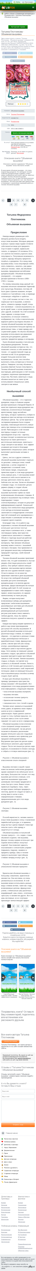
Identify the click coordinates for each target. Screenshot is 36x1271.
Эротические (5, 1242)
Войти (18, 2)
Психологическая (23, 1214)
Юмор (6, 1176)
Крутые (3, 1214)
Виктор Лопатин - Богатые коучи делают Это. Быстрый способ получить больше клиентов (27, 996)
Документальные (9, 1150)
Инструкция (20, 153)
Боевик (3, 1203)
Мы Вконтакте (17, 60)
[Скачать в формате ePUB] (18, 139)
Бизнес (6, 1165)
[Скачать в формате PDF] (31, 139)
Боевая (20, 1203)
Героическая (22, 1205)
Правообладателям (24, 1244)
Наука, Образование (10, 1147)
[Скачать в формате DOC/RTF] (27, 139)
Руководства (15, 121)
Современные (5, 1239)
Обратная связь (23, 1250)
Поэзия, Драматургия (10, 1182)
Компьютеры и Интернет (11, 1179)
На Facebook (9, 53)
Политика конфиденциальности (25, 1247)
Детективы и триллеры (11, 1144)
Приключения (8, 1156)
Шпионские (5, 1219)
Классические (5, 1212)
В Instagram (9, 56)
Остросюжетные (6, 1237)
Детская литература (10, 1159)
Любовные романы (10, 1142)
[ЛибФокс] (8, 7)
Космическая (22, 1210)
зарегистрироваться (24, 1058)
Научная (21, 1212)
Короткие (4, 1232)
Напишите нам (15, 147)
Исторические (5, 1210)
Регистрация (29, 2)
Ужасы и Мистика (24, 1217)
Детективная (22, 1207)
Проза (6, 1153)
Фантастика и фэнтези (11, 1139)
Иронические (5, 1207)
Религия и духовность (11, 1167)
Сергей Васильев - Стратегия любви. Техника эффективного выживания (9, 995)
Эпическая (21, 1222)
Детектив (4, 1205)
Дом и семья (8, 1162)
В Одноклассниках (26, 56)
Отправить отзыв (18, 1124)
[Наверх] (30, 1267)
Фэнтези (21, 1219)
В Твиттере (24, 53)
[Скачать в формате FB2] (13, 139)
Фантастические (6, 1234)
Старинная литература (11, 1173)
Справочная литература (11, 1170)
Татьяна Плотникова (17, 114)
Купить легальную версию (22, 133)
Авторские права (18, 27)
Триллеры (4, 1217)
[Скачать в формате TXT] (22, 139)
